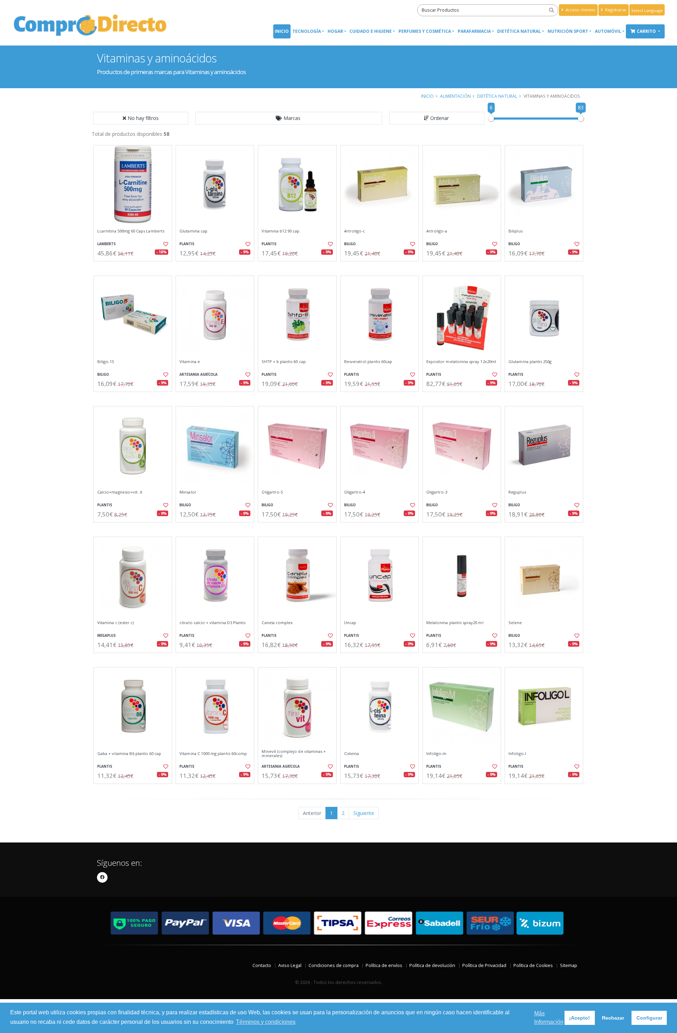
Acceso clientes (580, 9)
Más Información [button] (548, 1017)
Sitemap (568, 965)
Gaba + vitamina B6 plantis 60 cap (129, 753)
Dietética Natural (519, 31)
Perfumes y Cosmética (424, 31)
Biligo (350, 244)
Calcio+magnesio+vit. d (119, 492)
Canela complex (277, 623)
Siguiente (363, 813)
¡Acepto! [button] (579, 1018)
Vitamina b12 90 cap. (281, 231)
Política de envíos (384, 965)
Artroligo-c (354, 231)
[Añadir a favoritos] (165, 244)
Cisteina (351, 753)
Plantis (186, 244)
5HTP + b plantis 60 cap (283, 362)
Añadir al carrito (135, 267)
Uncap (350, 623)
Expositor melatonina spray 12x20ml (461, 362)
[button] (288, 118)
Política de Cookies (533, 965)
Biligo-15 (105, 362)
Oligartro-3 (436, 492)
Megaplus (106, 635)
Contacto (261, 965)
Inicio (282, 31)
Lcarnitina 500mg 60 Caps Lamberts (130, 231)
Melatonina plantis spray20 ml (454, 623)
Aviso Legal (289, 965)
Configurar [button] (649, 1018)
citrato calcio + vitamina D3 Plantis (212, 623)
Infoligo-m (436, 753)
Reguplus (517, 492)
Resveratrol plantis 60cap (368, 362)
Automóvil (608, 31)
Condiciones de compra (334, 965)
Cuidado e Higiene (370, 31)
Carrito (647, 31)
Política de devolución (432, 965)
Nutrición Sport (568, 31)
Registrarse (615, 9)
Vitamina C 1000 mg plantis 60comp (213, 753)
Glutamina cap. (193, 231)
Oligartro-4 (354, 492)
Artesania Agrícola (198, 374)
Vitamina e (189, 362)
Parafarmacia (474, 31)
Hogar (335, 31)
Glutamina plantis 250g (529, 362)
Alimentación (455, 96)
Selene (515, 623)
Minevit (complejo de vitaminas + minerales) (294, 753)
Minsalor (187, 492)
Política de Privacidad (484, 965)
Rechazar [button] (613, 1018)
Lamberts (106, 244)
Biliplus (515, 231)
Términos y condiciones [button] (265, 1022)
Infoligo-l (517, 753)
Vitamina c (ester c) (115, 623)
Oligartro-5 (272, 492)
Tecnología (306, 31)
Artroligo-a (436, 231)
